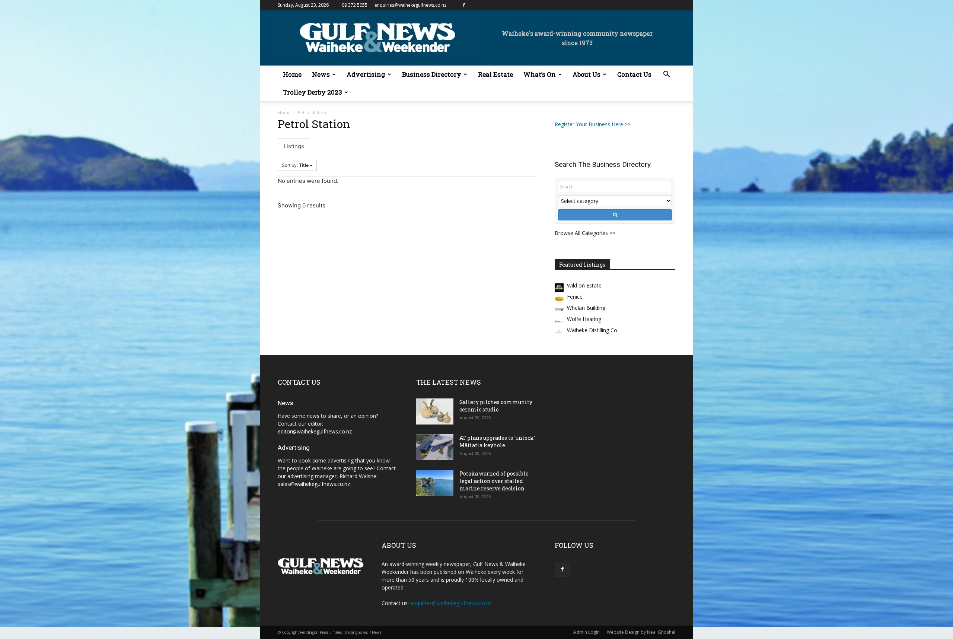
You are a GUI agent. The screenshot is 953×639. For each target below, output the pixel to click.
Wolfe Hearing (584, 318)
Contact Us (634, 74)
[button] (666, 75)
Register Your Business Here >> (593, 124)
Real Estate (495, 74)
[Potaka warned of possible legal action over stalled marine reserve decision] (434, 483)
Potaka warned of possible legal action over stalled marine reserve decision (494, 481)
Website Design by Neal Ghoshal (641, 632)
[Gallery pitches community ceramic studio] (434, 411)
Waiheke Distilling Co (592, 330)
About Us (586, 74)
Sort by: (295, 165)
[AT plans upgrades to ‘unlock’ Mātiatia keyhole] (434, 447)
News (321, 74)
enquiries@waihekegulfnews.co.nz (410, 5)
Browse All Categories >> (585, 232)
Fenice (575, 296)
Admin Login (586, 632)
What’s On (539, 74)
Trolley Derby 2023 (312, 92)
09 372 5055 (354, 5)
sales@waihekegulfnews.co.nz (314, 483)
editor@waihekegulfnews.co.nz (315, 431)
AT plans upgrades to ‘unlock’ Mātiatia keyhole (497, 441)
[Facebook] (463, 5)
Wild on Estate (584, 285)
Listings (294, 146)
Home (292, 74)
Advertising (366, 74)
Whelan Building (586, 307)
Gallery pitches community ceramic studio (495, 405)
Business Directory (431, 74)
